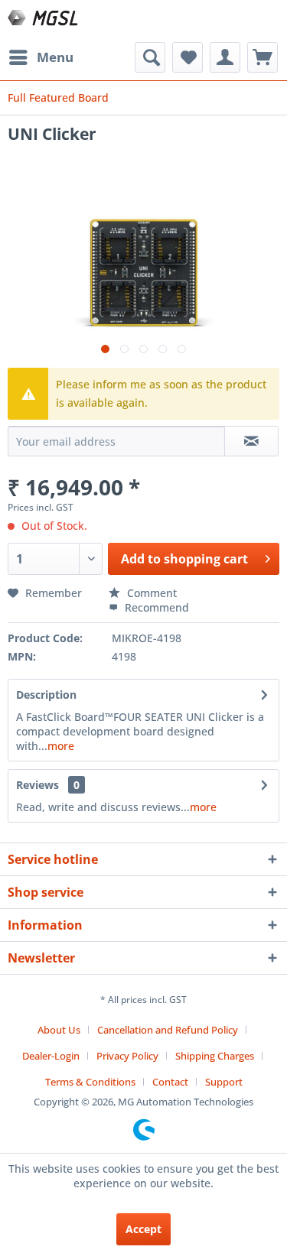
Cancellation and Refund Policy (167, 1030)
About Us (59, 1030)
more (60, 745)
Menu (55, 57)
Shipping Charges (214, 1056)
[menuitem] (40, 57)
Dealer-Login (51, 1056)
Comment (150, 593)
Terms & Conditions (90, 1082)
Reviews (37, 784)
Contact (170, 1082)
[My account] (225, 57)
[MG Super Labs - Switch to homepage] (44, 21)
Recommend (155, 607)
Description (46, 694)
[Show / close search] (150, 57)
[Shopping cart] (262, 57)
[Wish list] (187, 57)
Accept (143, 1229)
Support (224, 1082)
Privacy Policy (127, 1056)
